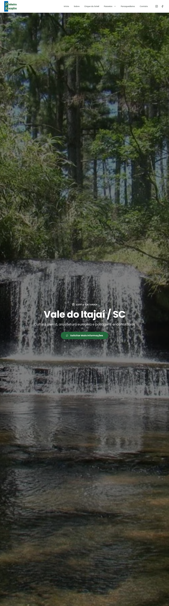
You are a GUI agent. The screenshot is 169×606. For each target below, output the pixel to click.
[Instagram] (156, 6)
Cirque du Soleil (91, 6)
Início (66, 6)
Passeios (108, 6)
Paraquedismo (128, 6)
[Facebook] (162, 6)
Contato (144, 6)
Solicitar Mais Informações (86, 335)
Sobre (76, 6)
